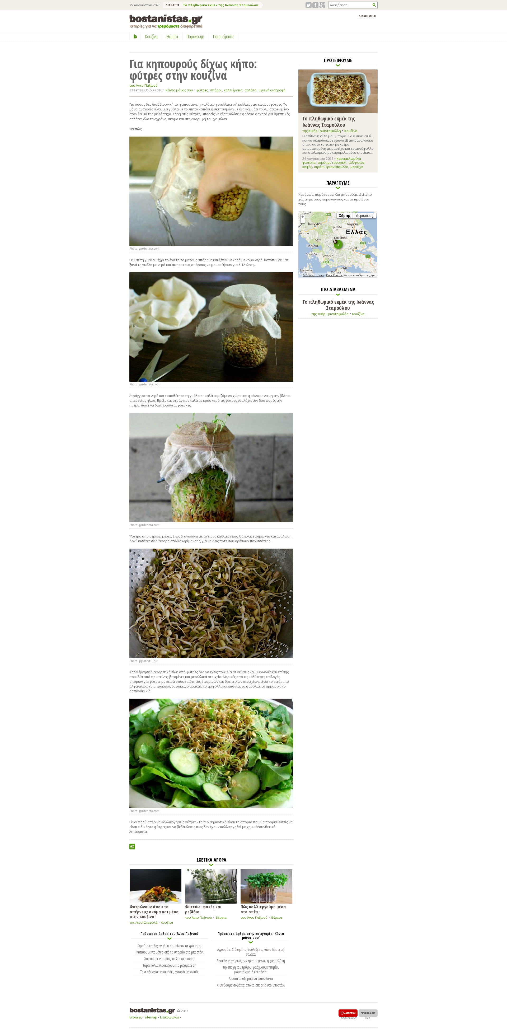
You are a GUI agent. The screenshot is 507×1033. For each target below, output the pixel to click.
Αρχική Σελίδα (135, 36)
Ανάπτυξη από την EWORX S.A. (348, 1014)
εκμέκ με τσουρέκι (332, 162)
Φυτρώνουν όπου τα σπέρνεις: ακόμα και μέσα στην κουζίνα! (154, 911)
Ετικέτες (135, 1017)
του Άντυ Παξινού (143, 85)
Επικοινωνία (169, 1017)
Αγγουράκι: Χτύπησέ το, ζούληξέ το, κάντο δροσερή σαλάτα (250, 952)
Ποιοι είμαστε (223, 36)
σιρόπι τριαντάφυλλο (331, 166)
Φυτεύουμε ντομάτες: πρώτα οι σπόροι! (169, 958)
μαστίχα (356, 166)
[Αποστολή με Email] (132, 846)
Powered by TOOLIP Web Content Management (368, 1014)
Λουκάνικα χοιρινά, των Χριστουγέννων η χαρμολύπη (251, 960)
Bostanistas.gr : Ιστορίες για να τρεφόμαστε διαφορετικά (166, 22)
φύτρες (202, 90)
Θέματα (221, 917)
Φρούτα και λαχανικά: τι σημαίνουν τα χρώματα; (169, 945)
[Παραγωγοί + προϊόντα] (337, 276)
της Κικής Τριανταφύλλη (321, 130)
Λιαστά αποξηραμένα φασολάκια (251, 978)
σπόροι (216, 90)
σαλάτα (250, 90)
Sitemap (150, 1017)
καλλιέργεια (233, 90)
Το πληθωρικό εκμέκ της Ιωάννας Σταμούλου (220, 5)
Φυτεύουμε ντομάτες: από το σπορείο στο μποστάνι (169, 952)
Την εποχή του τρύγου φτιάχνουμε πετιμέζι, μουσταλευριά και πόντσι (251, 969)
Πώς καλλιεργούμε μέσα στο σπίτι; (263, 909)
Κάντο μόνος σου (179, 90)
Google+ (322, 5)
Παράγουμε (195, 36)
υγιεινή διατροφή (272, 90)
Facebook (315, 5)
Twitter (309, 5)
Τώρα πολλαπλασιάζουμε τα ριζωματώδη (169, 965)
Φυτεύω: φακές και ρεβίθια (203, 909)
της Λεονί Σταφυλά (143, 922)
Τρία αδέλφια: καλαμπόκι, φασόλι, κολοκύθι (169, 971)
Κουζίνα (167, 922)
